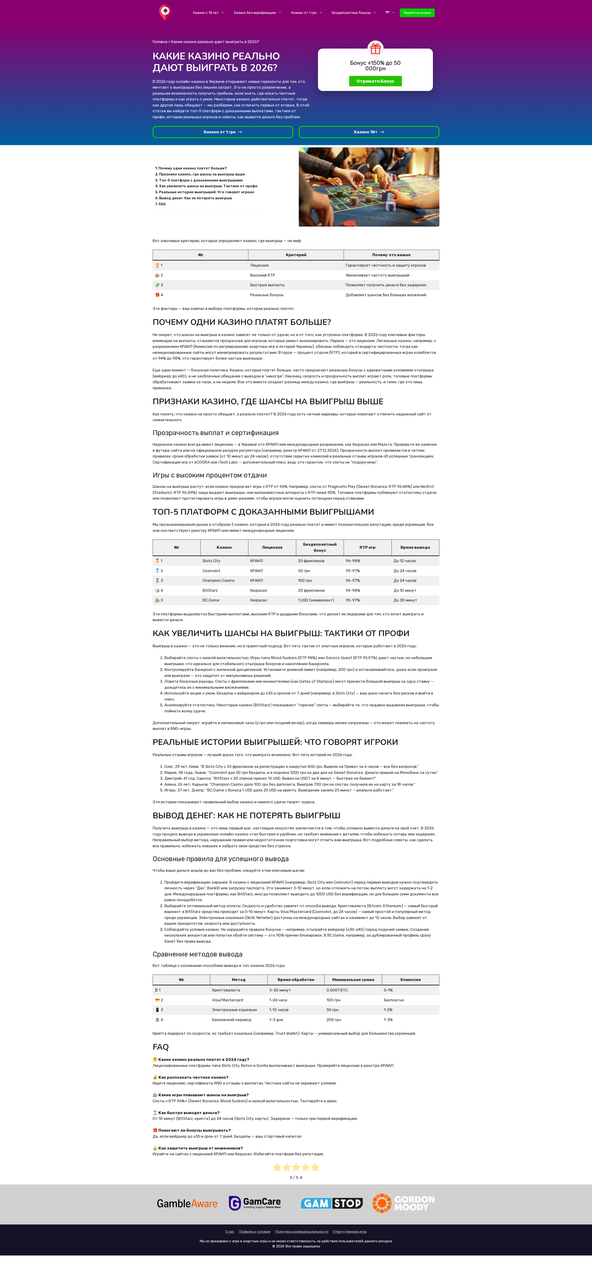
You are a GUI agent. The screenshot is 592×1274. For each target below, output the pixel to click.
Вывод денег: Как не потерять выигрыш (195, 198)
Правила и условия (254, 1232)
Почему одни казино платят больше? (192, 168)
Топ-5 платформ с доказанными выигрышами (201, 180)
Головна (160, 41)
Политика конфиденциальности (301, 1232)
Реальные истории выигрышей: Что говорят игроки (206, 192)
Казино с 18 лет (206, 13)
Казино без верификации (255, 13)
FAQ (162, 204)
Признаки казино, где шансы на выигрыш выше (202, 174)
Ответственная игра (350, 1232)
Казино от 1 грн (304, 13)
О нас (229, 1232)
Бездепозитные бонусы (351, 13)
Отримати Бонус (376, 81)
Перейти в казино (417, 13)
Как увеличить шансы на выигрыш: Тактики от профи (208, 186)
